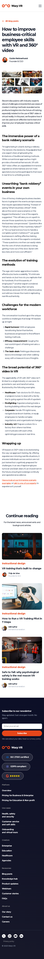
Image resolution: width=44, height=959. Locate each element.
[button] (39, 6)
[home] (12, 5)
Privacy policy (8, 941)
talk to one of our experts (25, 483)
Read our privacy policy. (31, 739)
